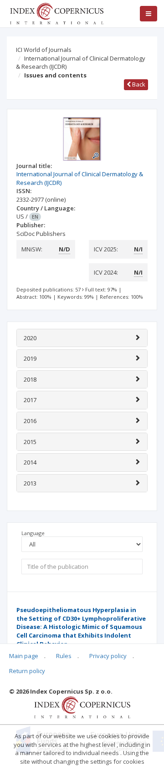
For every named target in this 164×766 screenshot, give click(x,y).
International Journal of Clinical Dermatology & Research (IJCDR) (80, 62)
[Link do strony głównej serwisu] (56, 13)
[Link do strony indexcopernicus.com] (82, 707)
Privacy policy (108, 656)
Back (138, 84)
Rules (64, 656)
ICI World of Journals (44, 50)
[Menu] (148, 13)
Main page (23, 656)
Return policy (27, 671)
